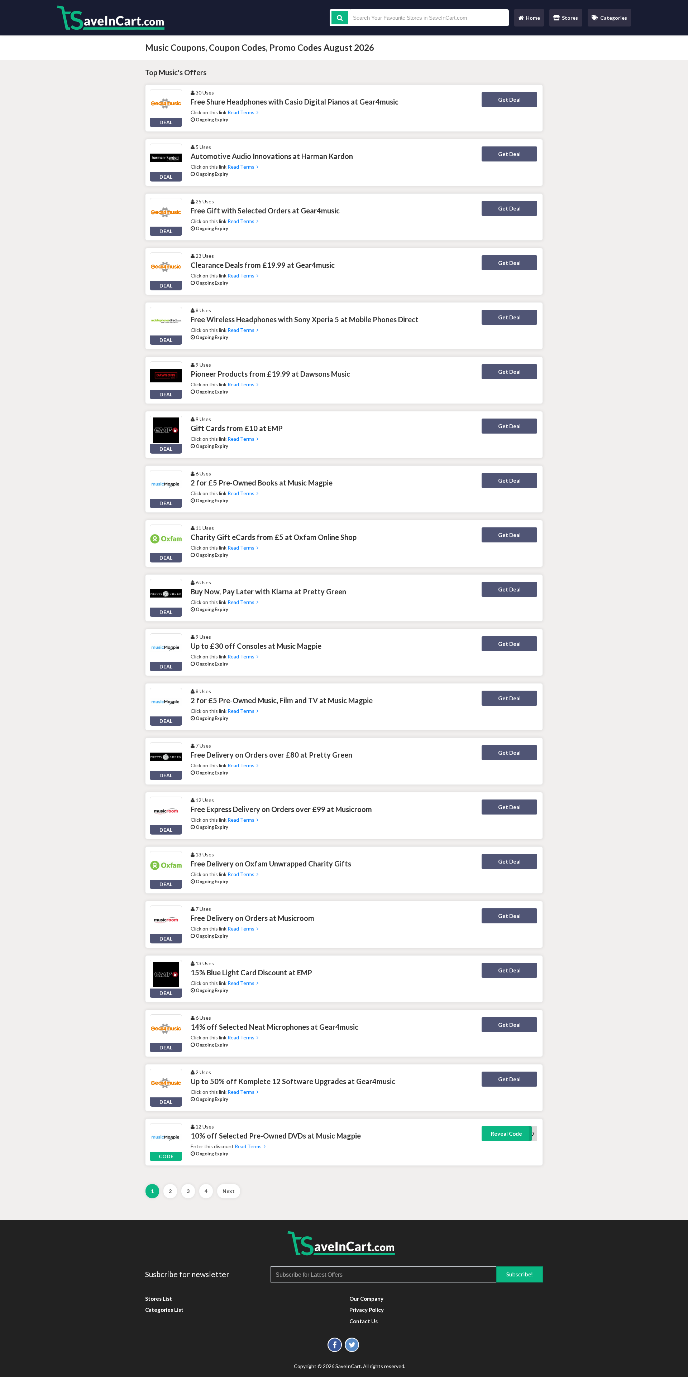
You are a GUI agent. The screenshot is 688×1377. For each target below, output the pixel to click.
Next (229, 1191)
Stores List (158, 1298)
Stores (570, 18)
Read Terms (242, 112)
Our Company (366, 1298)
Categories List (164, 1309)
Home (529, 19)
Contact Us (363, 1321)
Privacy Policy (366, 1309)
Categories (613, 18)
